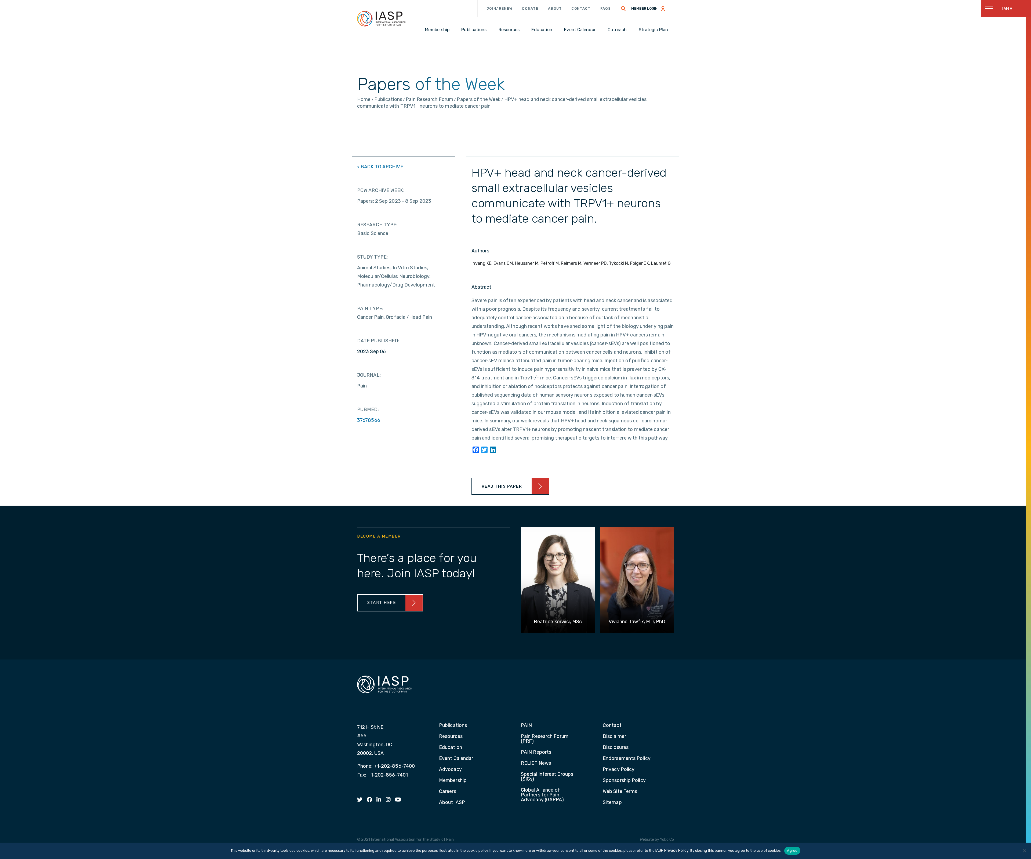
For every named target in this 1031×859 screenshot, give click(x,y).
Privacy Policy (618, 769)
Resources (451, 736)
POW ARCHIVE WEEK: (380, 190)
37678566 (368, 420)
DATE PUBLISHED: (378, 341)
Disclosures (616, 747)
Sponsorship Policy (624, 780)
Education (450, 747)
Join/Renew (500, 8)
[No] (1024, 850)
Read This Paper (502, 486)
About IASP (452, 802)
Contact (580, 8)
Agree (792, 850)
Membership (453, 780)
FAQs (605, 8)
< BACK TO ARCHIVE (380, 167)
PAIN (526, 725)
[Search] (623, 8)
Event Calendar (456, 758)
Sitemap (612, 802)
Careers (447, 791)
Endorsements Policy (627, 758)
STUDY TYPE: (372, 257)
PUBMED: (368, 409)
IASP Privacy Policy (672, 850)
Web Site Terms (620, 791)
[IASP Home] (381, 18)
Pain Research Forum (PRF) (544, 739)
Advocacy (450, 769)
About (555, 8)
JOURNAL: (369, 375)
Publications (453, 725)
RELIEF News (536, 763)
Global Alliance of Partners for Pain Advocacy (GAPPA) (542, 795)
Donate (530, 8)
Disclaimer (614, 736)
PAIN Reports (536, 752)
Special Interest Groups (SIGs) (547, 777)
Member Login (644, 8)
